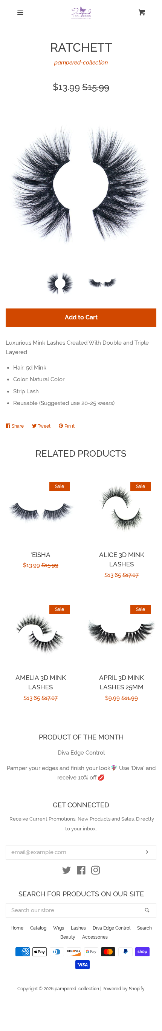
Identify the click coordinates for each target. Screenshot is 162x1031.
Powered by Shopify (123, 988)
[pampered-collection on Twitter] (66, 871)
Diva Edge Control (111, 928)
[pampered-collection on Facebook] (81, 871)
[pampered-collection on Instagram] (95, 871)
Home (17, 928)
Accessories (95, 937)
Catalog (38, 928)
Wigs (58, 928)
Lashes (78, 928)
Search (144, 928)
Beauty (67, 937)
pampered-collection (81, 62)
